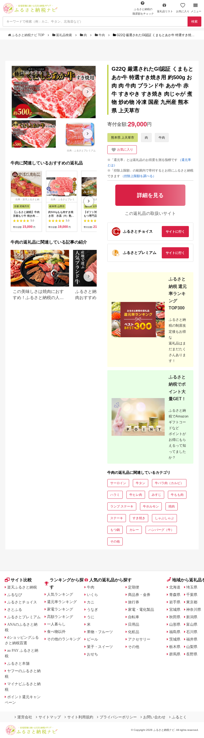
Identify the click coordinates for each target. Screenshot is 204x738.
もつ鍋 (115, 530)
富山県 (191, 624)
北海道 (174, 587)
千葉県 (191, 594)
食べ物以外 (56, 631)
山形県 (174, 624)
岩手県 (174, 602)
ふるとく (179, 717)
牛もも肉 (177, 495)
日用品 (133, 624)
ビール (92, 639)
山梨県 (191, 647)
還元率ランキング (62, 602)
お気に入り (182, 11)
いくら (92, 594)
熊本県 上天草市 (122, 137)
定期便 (133, 587)
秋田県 (174, 617)
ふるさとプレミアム (24, 617)
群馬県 (174, 654)
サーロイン (118, 483)
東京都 (191, 602)
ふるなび (14, 594)
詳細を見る (31, 72)
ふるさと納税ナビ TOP (28, 35)
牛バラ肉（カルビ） (169, 483)
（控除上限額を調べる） (138, 176)
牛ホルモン (151, 506)
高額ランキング (60, 616)
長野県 (191, 654)
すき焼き (139, 518)
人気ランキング (60, 594)
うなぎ (92, 609)
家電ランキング (60, 609)
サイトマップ (50, 717)
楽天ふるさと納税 (22, 587)
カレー (134, 530)
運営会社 (24, 717)
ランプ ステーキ (121, 506)
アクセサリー (139, 639)
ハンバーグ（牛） (161, 530)
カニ (90, 602)
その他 (115, 541)
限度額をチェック (143, 11)
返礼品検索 (64, 35)
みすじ (156, 495)
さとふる (14, 609)
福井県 (191, 639)
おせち (92, 654)
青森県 (174, 594)
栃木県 (174, 647)
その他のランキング (63, 639)
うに (90, 617)
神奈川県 (193, 609)
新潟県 (191, 617)
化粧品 (133, 632)
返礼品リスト (165, 11)
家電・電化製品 (141, 609)
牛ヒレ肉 (135, 495)
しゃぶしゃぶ (164, 518)
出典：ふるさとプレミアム (81, 150)
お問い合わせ (154, 717)
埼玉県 (191, 587)
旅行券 (133, 602)
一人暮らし (56, 624)
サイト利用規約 (80, 717)
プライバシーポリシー (118, 717)
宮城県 (174, 609)
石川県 (191, 632)
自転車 (133, 617)
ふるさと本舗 (18, 663)
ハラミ (115, 495)
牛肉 (102, 35)
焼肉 (171, 506)
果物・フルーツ (100, 632)
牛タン (140, 483)
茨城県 (174, 639)
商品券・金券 (139, 594)
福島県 (174, 632)
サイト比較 (21, 580)
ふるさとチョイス (22, 602)
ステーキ (116, 518)
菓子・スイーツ (100, 647)
